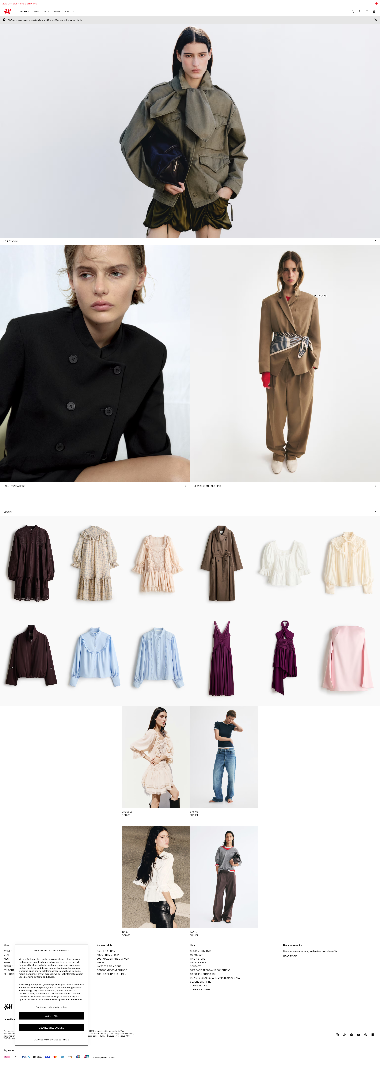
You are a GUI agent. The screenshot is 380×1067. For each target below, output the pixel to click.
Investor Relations (109, 966)
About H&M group (108, 955)
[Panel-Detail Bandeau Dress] (348, 658)
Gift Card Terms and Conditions (210, 970)
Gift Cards (10, 974)
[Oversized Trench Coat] (221, 563)
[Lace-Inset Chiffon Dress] (221, 658)
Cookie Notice (198, 985)
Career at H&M (106, 951)
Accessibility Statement (112, 974)
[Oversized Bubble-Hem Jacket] (31, 658)
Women (24, 11)
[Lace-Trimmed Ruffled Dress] (158, 563)
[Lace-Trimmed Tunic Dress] (31, 563)
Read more (290, 956)
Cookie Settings (200, 989)
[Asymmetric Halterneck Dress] (285, 658)
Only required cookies (51, 1027)
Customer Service (201, 951)
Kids (46, 11)
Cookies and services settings (51, 1039)
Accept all (51, 1016)
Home (57, 11)
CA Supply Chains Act (203, 974)
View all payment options (104, 1057)
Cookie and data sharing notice (51, 1007)
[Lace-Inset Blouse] (158, 658)
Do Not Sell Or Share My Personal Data (215, 978)
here (79, 20)
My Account (197, 955)
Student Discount (15, 970)
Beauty (69, 11)
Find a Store (197, 958)
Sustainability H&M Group (113, 958)
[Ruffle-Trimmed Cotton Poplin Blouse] (95, 658)
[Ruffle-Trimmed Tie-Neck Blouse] (348, 563)
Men (36, 11)
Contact (195, 966)
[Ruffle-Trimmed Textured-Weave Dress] (95, 563)
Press (100, 962)
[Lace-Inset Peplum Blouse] (285, 563)
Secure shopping (200, 981)
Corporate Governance (112, 970)
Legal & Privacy (200, 962)
